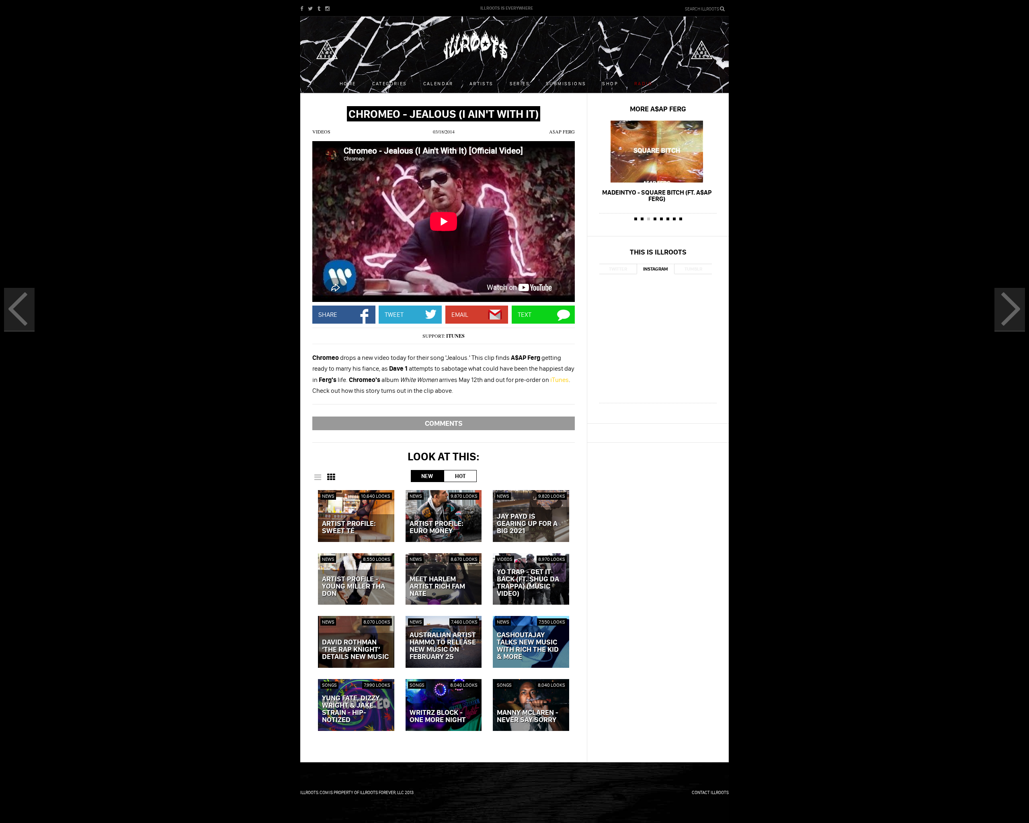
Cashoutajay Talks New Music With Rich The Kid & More (528, 646)
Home (348, 83)
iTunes (455, 335)
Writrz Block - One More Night (438, 716)
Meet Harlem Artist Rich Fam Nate (437, 586)
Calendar (438, 83)
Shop (610, 83)
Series (520, 83)
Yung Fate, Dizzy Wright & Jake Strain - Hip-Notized (350, 709)
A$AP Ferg (562, 131)
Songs (329, 685)
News (328, 496)
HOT (460, 476)
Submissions (566, 83)
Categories (389, 83)
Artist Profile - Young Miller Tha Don (353, 586)
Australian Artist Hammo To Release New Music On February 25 (443, 646)
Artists (481, 83)
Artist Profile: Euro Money (436, 527)
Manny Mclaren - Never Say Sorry (527, 716)
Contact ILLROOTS (710, 792)
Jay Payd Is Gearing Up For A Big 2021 (527, 524)
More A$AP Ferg (658, 108)
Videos (321, 131)
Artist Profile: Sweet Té (349, 527)
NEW (427, 476)
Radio (643, 83)
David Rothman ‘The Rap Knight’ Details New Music (355, 649)
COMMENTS (444, 423)
